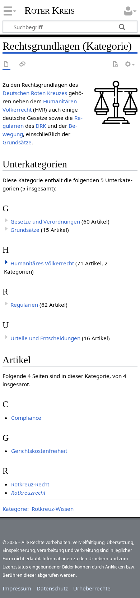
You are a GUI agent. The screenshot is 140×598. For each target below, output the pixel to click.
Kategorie (15, 508)
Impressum (17, 588)
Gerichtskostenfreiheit (39, 450)
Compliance (26, 417)
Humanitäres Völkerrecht (42, 263)
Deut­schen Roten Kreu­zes (35, 92)
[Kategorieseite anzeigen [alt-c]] (6, 64)
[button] (6, 262)
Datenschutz (52, 588)
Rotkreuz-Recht (30, 484)
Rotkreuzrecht (28, 492)
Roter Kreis (49, 10)
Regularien (24, 304)
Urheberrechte (92, 588)
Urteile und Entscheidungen (45, 338)
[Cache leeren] (115, 64)
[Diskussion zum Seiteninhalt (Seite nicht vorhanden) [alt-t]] (23, 64)
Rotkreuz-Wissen (53, 508)
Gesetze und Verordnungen (45, 221)
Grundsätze (17, 142)
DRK (41, 125)
